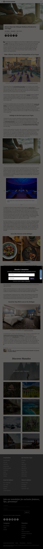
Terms (23, 281)
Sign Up (32, 278)
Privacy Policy (28, 281)
